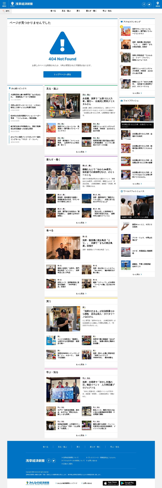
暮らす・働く (91, 11)
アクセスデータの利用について (74, 460)
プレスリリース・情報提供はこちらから (102, 457)
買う (78, 11)
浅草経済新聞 (21, 4)
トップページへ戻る (62, 74)
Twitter (149, 4)
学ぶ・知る (107, 11)
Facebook (144, 4)
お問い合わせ (92, 460)
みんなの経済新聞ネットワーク (37, 483)
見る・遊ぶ (66, 11)
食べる (53, 11)
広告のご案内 (67, 464)
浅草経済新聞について (71, 457)
